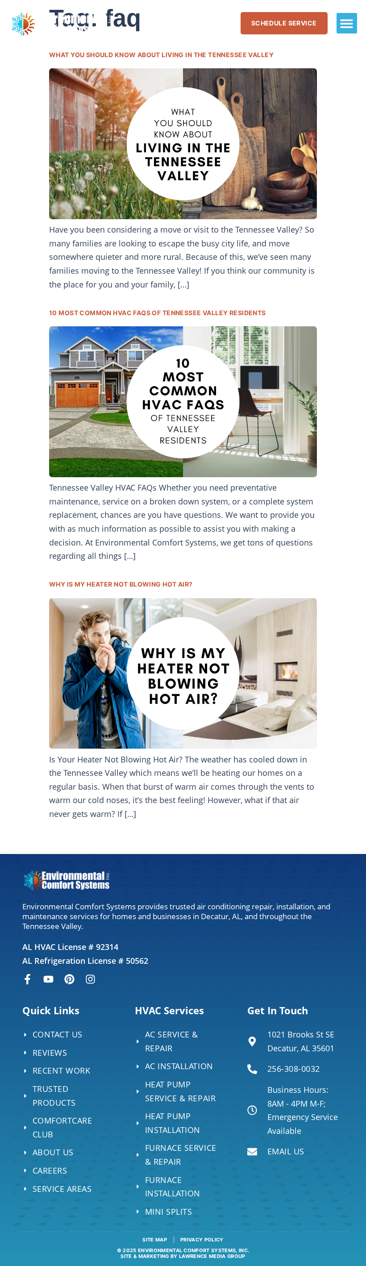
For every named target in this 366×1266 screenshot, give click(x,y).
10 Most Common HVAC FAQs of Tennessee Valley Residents (157, 312)
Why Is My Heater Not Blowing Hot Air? (121, 584)
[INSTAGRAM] (90, 979)
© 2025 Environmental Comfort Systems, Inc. (183, 1253)
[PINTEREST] (69, 979)
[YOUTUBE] (48, 979)
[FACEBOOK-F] (27, 979)
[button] (347, 23)
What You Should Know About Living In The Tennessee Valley (161, 54)
